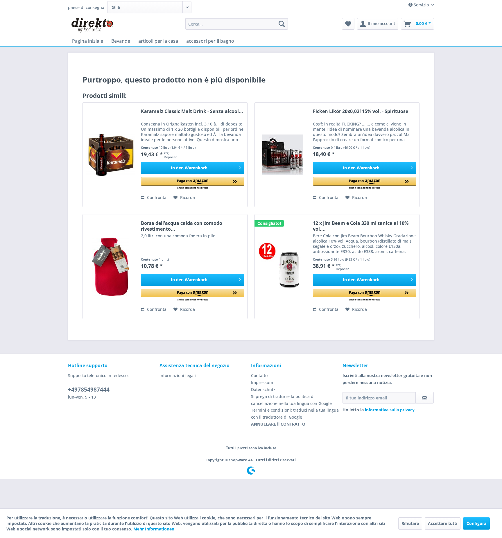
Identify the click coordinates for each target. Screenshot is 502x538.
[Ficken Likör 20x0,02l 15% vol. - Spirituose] (282, 154)
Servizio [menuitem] (421, 5)
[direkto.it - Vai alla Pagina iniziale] (92, 25)
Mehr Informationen (153, 529)
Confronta (156, 197)
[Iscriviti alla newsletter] (424, 398)
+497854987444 (89, 389)
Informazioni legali (177, 375)
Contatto (259, 375)
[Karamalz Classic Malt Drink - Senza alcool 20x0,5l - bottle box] (110, 154)
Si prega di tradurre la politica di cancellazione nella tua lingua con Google (291, 400)
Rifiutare (410, 523)
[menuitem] (236, 24)
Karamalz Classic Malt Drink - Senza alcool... (192, 111)
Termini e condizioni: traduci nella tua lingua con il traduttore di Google (295, 413)
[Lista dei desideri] (348, 24)
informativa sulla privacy (390, 410)
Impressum (262, 382)
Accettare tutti (442, 523)
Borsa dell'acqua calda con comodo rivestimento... (181, 226)
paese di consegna (86, 7)
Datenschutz (263, 389)
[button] (192, 183)
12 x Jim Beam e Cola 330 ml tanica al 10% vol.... (360, 226)
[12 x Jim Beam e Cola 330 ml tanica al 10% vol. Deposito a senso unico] (282, 266)
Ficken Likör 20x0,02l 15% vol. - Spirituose (360, 111)
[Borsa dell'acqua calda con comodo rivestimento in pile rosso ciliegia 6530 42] (110, 266)
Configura (476, 523)
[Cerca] (282, 24)
